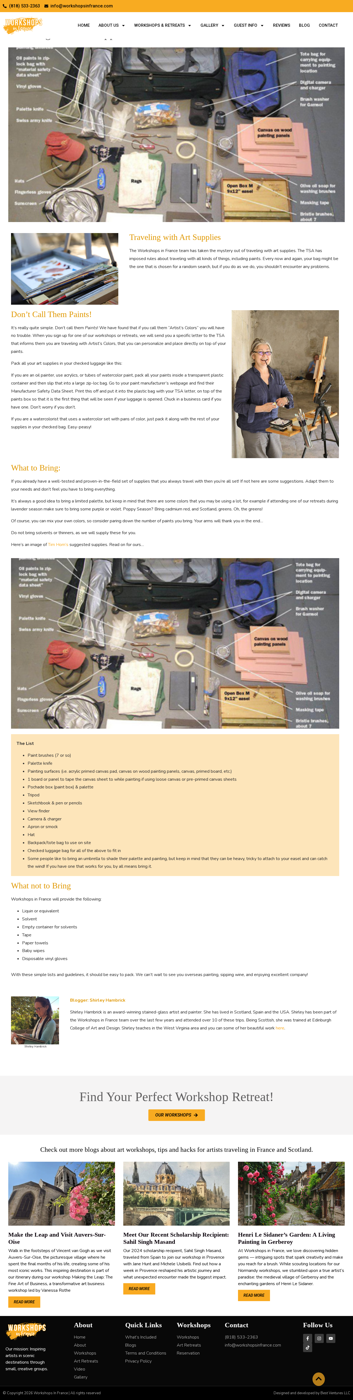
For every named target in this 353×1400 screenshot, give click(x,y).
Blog (304, 25)
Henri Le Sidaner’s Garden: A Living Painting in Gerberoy (286, 1238)
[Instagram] (319, 1338)
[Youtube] (330, 1338)
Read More (24, 1302)
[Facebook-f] (307, 1338)
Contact (328, 25)
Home (84, 25)
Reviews (281, 25)
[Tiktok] (307, 1347)
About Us (108, 25)
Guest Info (245, 25)
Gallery (209, 25)
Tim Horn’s (58, 545)
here (280, 1028)
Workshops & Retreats (159, 25)
